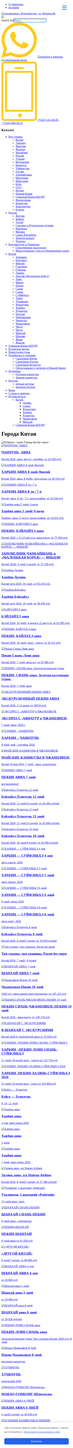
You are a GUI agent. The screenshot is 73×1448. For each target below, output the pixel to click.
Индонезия (22, 162)
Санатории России (27, 361)
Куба (18, 184)
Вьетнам (21, 146)
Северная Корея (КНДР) (30, 196)
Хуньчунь (21, 310)
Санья (19, 288)
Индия (20, 190)
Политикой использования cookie (42, 1432)
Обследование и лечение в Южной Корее (41, 367)
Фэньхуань (22, 304)
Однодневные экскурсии (31, 247)
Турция (20, 158)
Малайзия (21, 152)
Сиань (19, 291)
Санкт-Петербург (26, 234)
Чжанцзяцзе (23, 323)
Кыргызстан (23, 206)
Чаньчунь (21, 320)
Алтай (19, 222)
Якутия (20, 215)
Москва (20, 231)
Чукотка (20, 241)
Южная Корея (24, 193)
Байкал (20, 219)
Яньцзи (20, 342)
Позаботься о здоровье (22, 355)
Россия (20, 155)
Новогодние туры (19, 352)
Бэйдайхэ (21, 260)
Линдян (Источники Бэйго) (32, 276)
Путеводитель (17, 396)
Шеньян (20, 336)
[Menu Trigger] (64, 7)
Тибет (19, 298)
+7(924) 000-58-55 (12, 123)
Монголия (22, 181)
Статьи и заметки (19, 393)
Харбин (20, 307)
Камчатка (21, 228)
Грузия (20, 171)
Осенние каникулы (27, 374)
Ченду (19, 329)
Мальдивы (22, 177)
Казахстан (22, 203)
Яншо (19, 339)
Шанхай (21, 333)
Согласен (36, 1441)
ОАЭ (19, 187)
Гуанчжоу (21, 266)
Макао (19, 282)
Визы (12, 390)
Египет (20, 209)
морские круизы (25, 386)
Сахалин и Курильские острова (35, 225)
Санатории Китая (26, 358)
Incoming (14, 7)
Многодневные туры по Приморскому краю (42, 250)
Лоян (19, 279)
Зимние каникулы (26, 377)
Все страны (15, 136)
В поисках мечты (19, 348)
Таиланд (21, 143)
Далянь (20, 272)
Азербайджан (24, 174)
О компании (16, 4)
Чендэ (19, 326)
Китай (19, 139)
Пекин (20, 285)
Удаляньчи (22, 301)
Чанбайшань (23, 317)
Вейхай (20, 263)
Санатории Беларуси (28, 364)
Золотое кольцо (25, 238)
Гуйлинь (21, 269)
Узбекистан (22, 168)
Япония (20, 149)
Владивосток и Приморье (24, 244)
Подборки (15, 371)
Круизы (13, 380)
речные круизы (25, 383)
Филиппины (23, 200)
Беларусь (21, 165)
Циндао (20, 314)
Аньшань (21, 257)
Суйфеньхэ (22, 295)
